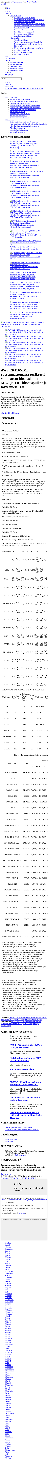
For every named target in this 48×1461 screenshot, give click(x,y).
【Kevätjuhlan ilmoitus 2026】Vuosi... (19, 1127)
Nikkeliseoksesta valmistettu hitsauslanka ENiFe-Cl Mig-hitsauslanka (24, 196)
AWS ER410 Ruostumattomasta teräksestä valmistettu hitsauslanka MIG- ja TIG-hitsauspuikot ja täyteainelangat (21, 1024)
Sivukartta (4, 1178)
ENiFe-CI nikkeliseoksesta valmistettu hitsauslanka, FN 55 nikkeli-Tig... (23, 156)
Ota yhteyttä (9, 74)
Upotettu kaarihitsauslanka (23, 52)
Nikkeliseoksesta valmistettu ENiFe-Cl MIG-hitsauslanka (26, 1059)
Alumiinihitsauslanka (21, 50)
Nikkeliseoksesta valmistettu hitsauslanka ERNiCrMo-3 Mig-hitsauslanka (24, 216)
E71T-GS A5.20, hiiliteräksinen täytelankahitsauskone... (21, 317)
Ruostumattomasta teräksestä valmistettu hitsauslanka (24, 89)
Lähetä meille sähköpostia (10, 413)
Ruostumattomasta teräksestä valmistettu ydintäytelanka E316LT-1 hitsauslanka (24, 307)
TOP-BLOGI (14, 1178)
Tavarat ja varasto (16, 64)
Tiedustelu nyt (6, 1174)
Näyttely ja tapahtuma (17, 68)
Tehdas (7, 60)
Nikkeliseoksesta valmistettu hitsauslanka (28, 48)
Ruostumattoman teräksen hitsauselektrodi (29, 20)
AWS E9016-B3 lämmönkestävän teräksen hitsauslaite (25, 1098)
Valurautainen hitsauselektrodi (24, 22)
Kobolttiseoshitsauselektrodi (24, 32)
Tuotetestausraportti (17, 70)
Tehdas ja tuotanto (16, 62)
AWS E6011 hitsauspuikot (22, 1069)
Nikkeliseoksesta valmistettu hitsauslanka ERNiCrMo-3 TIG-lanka (24, 186)
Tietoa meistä (10, 58)
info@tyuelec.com (15, 2)
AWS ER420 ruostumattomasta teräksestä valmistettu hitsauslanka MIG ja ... (26, 1115)
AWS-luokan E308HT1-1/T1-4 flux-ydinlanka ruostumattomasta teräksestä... (24, 248)
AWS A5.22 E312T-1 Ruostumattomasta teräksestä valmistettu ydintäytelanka (24, 288)
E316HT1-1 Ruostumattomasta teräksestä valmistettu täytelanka (24, 297)
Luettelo (8, 72)
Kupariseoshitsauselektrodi (23, 30)
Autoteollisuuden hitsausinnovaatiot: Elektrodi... (22, 1130)
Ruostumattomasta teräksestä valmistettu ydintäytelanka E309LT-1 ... (24, 268)
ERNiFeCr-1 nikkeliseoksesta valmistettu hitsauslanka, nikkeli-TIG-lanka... (24, 166)
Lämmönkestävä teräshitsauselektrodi (23, 110)
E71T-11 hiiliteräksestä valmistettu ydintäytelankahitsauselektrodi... (22, 226)
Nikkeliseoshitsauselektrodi (23, 34)
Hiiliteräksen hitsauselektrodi (24, 18)
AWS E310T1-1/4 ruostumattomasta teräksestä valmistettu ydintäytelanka (22, 278)
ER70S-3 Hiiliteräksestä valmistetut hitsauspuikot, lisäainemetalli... (26, 1083)
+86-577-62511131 (32, 2)
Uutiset (7, 56)
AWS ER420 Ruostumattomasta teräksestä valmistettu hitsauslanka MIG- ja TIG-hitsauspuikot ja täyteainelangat (24, 1019)
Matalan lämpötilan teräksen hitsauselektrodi (29, 26)
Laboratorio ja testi (16, 66)
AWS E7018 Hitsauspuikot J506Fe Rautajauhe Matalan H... (26, 1046)
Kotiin (7, 12)
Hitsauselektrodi (15, 16)
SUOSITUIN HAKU (28, 1178)
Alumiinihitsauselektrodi (22, 36)
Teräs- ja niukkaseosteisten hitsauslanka (28, 42)
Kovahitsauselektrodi (21, 28)
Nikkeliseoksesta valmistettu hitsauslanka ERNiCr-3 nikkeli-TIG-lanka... (24, 176)
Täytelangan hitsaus (21, 40)
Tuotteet (8, 14)
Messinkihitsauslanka (21, 54)
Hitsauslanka (14, 38)
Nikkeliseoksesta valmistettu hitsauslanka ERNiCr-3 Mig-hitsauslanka (24, 206)
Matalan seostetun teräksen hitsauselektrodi (29, 24)
